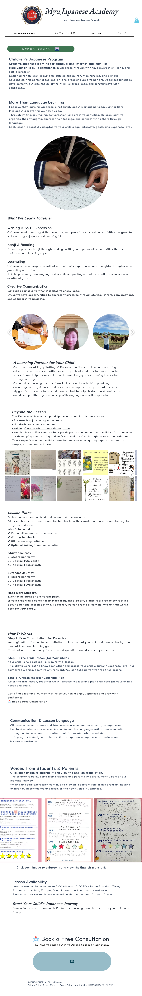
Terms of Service (50, 985)
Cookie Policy (66, 985)
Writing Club (32, 545)
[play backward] (9, 332)
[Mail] (72, 961)
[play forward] (132, 332)
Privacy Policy (34, 985)
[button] (136, 20)
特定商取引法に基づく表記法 (101, 985)
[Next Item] (131, 475)
